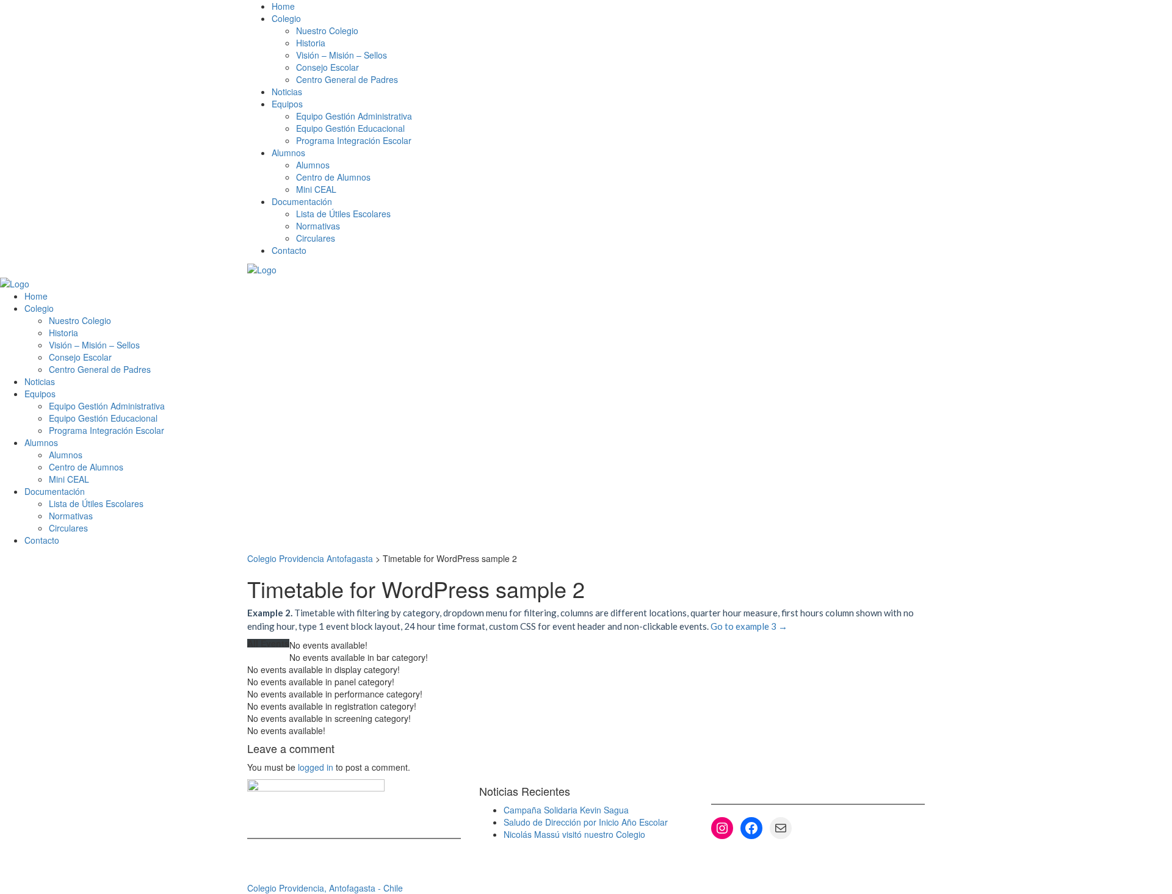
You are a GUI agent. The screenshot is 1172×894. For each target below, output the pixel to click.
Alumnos (313, 165)
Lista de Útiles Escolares (343, 213)
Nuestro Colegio (327, 30)
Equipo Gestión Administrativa (354, 116)
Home (283, 6)
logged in (315, 767)
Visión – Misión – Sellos (341, 55)
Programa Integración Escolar (353, 140)
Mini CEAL (316, 189)
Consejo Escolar (327, 67)
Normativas (318, 226)
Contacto (289, 250)
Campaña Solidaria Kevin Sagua (566, 810)
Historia (310, 43)
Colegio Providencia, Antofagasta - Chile (325, 888)
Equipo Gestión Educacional (350, 128)
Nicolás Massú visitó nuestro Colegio (574, 834)
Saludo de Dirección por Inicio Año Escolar (586, 822)
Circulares (315, 238)
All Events (268, 643)
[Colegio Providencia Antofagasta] (262, 268)
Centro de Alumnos (333, 177)
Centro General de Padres (347, 79)
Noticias (287, 91)
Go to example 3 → (749, 626)
